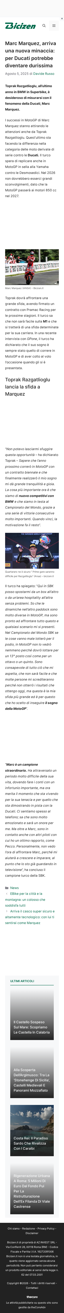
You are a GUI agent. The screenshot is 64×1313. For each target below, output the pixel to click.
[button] (44, 26)
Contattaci (32, 1287)
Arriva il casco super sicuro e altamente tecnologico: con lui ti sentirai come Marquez (30, 917)
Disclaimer (32, 1233)
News (14, 888)
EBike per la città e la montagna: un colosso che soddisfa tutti (25, 899)
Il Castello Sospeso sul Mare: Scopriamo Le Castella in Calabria (32, 1027)
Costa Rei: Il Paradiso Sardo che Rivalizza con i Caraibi (31, 1143)
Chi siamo (14, 1228)
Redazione (28, 1228)
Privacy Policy (46, 1228)
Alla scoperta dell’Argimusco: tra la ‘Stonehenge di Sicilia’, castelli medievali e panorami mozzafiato (32, 1080)
